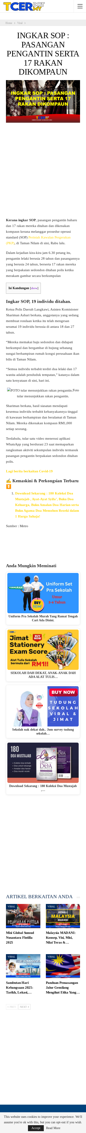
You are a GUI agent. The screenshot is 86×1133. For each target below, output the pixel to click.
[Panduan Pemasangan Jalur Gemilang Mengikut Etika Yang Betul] (63, 966)
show (34, 288)
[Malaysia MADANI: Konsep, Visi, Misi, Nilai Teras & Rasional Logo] (63, 916)
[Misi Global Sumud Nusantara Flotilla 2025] (23, 916)
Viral (11, 906)
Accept (35, 1128)
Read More (53, 1128)
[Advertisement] (43, 172)
